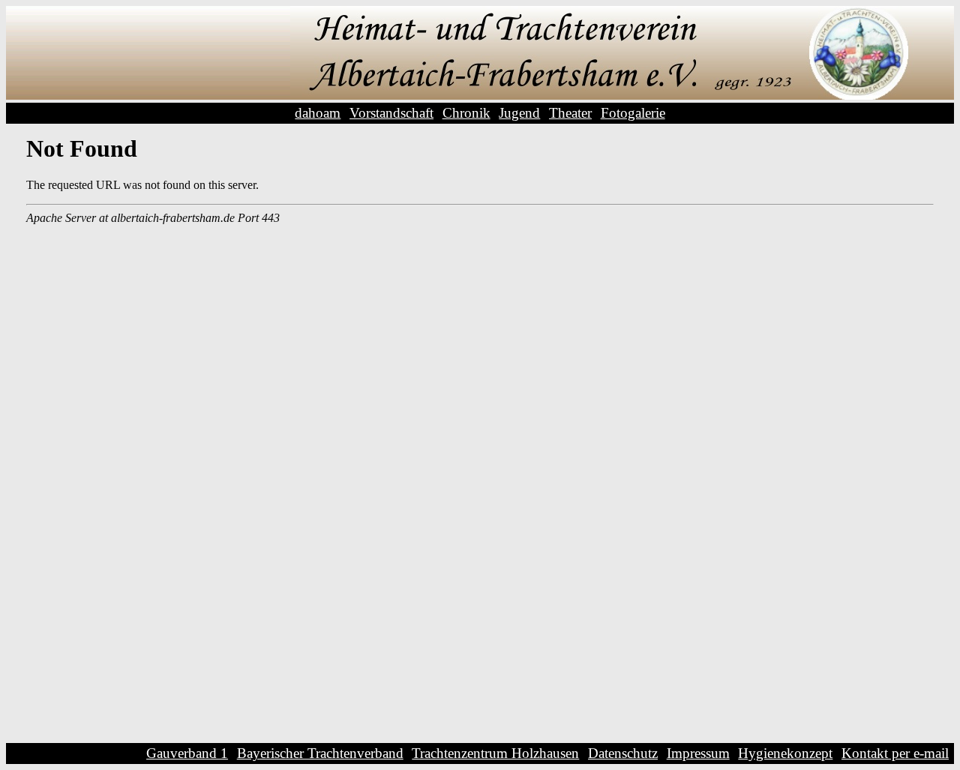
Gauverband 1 (187, 753)
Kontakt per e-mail (895, 753)
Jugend (519, 113)
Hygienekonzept (785, 753)
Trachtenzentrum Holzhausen (495, 753)
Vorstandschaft (392, 113)
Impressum (698, 753)
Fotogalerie (633, 113)
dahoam (317, 113)
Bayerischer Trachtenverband (320, 753)
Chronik (466, 113)
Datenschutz (623, 753)
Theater (570, 113)
